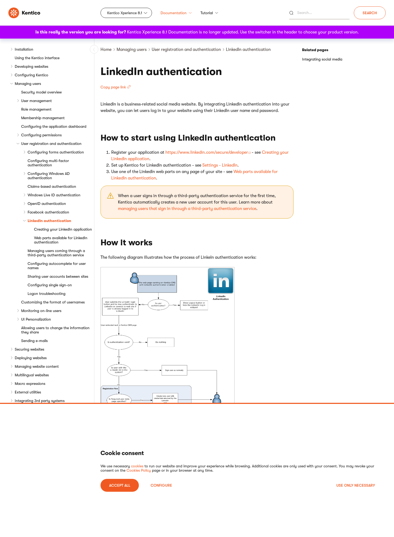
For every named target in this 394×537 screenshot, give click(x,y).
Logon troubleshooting (46, 293)
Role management (36, 109)
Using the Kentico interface (37, 58)
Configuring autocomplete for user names (57, 265)
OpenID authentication (47, 203)
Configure (161, 485)
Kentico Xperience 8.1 (124, 13)
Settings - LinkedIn (219, 165)
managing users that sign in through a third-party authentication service (187, 208)
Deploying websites (31, 358)
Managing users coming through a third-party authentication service (56, 253)
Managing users (28, 83)
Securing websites (29, 349)
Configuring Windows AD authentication (49, 175)
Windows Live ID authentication (54, 195)
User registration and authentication (51, 143)
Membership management (43, 118)
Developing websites (31, 66)
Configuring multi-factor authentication (48, 163)
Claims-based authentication (52, 186)
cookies (137, 466)
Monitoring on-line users (41, 311)
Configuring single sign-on (50, 285)
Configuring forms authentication (56, 152)
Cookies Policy (139, 470)
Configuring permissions (41, 135)
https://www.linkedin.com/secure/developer (206, 152)
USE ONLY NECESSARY (355, 485)
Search (370, 13)
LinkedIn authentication (49, 221)
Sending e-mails (34, 341)
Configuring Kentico (31, 75)
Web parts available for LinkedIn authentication (60, 240)
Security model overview (41, 92)
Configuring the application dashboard (53, 126)
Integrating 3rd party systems (40, 401)
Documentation (174, 13)
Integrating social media (322, 59)
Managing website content (37, 366)
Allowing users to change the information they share (55, 330)
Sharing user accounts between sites (58, 276)
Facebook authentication (48, 212)
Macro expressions (30, 383)
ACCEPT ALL (119, 485)
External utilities (28, 392)
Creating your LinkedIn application (63, 229)
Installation (24, 49)
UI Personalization (36, 319)
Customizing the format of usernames (53, 302)
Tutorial (206, 13)
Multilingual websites (32, 375)
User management (36, 101)
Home (106, 49)
